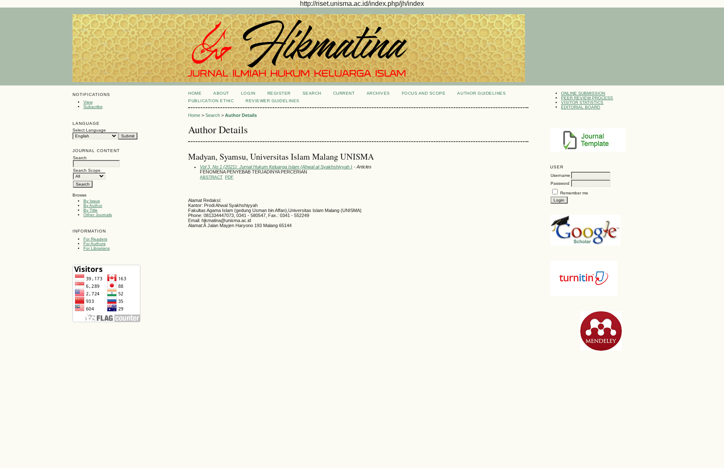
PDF (229, 177)
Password (560, 183)
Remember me (574, 193)
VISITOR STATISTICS (582, 102)
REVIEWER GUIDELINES (273, 100)
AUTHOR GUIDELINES (481, 93)
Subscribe (93, 106)
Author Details (241, 115)
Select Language (89, 130)
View (88, 102)
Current (344, 93)
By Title (90, 210)
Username (560, 175)
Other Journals (97, 214)
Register (279, 93)
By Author (92, 205)
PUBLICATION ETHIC (211, 100)
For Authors (94, 243)
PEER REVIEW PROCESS (587, 98)
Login (248, 93)
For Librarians (96, 248)
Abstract (211, 177)
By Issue (91, 201)
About (221, 93)
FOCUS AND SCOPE (424, 93)
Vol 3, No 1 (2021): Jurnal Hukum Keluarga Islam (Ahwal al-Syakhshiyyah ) (276, 166)
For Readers (95, 239)
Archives (378, 93)
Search (312, 93)
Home (195, 93)
